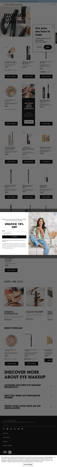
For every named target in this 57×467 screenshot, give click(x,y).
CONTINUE (14, 236)
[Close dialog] (55, 214)
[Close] (54, 457)
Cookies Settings (28, 464)
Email (3, 230)
